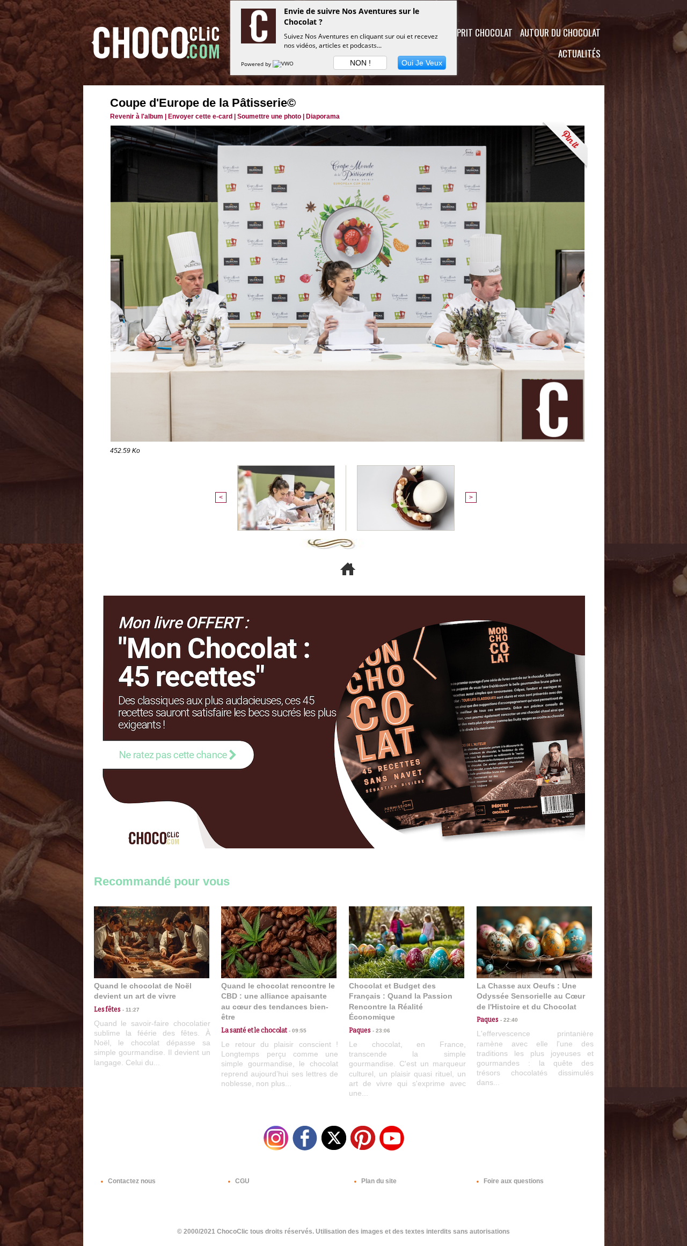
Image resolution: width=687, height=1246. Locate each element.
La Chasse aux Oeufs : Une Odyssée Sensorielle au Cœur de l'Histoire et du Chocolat (531, 996)
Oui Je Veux (421, 62)
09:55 (296, 1031)
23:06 (380, 1031)
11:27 (130, 1010)
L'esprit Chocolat (478, 32)
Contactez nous (131, 1181)
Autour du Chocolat (560, 32)
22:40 (508, 1020)
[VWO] (284, 64)
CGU (241, 1181)
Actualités (579, 53)
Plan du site (378, 1181)
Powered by (257, 64)
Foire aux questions (513, 1181)
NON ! (360, 62)
